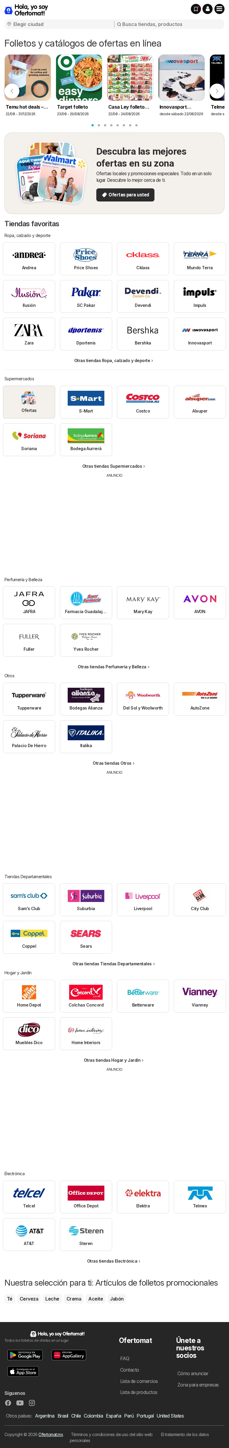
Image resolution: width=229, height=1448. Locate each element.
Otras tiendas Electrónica (112, 1261)
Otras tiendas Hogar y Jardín (112, 1060)
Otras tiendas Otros (112, 763)
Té (10, 1299)
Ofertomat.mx (50, 1434)
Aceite (95, 1299)
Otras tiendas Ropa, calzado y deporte (112, 360)
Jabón (116, 1299)
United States (170, 1416)
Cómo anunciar (192, 1373)
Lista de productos (138, 1392)
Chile (76, 1416)
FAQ (124, 1358)
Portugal (145, 1416)
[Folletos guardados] (196, 9)
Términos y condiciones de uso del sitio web (112, 1434)
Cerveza (29, 1299)
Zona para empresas (198, 1385)
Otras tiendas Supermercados (112, 466)
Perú (129, 1416)
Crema (73, 1299)
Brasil (63, 1416)
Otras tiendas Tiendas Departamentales (111, 963)
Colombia (93, 1416)
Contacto (129, 1370)
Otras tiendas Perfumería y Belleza (112, 666)
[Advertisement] (115, 523)
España (113, 1416)
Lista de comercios (139, 1381)
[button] (207, 9)
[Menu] (219, 9)
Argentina (44, 1416)
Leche (52, 1299)
